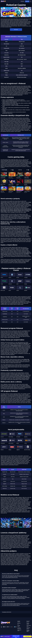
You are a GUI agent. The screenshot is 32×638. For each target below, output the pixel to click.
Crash (19, 169)
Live (11, 169)
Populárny (3, 169)
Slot (27, 169)
